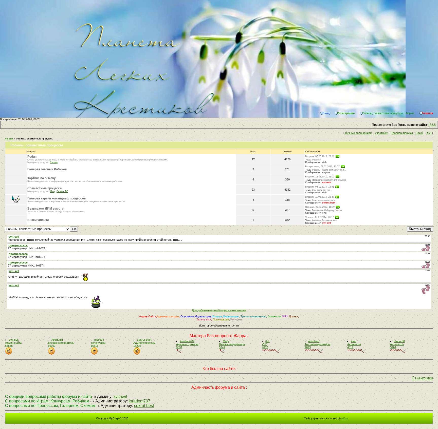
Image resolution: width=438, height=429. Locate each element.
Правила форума (402, 132)
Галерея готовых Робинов (47, 169)
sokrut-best (328, 202)
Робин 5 (316, 159)
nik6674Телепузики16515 (98, 342)
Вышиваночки (38, 220)
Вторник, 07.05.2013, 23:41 (319, 156)
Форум (9, 138)
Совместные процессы (44, 188)
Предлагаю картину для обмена (329, 180)
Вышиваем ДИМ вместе (45, 208)
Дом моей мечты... (322, 190)
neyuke (326, 172)
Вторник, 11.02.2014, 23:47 (319, 197)
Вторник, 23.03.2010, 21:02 (319, 176)
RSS (432, 125)
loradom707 (139, 401)
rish (324, 162)
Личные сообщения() (358, 132)
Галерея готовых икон (323, 200)
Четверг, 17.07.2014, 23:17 (319, 217)
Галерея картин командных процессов (56, 198)
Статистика (422, 378)
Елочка (54, 162)
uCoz (344, 418)
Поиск (419, 132)
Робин (31, 156)
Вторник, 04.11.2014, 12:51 (319, 187)
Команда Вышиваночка (324, 220)
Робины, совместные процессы (34, 138)
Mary (52, 191)
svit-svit (326, 182)
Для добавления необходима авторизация (219, 310)
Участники (381, 132)
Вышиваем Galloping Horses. (327, 210)
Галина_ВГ (62, 191)
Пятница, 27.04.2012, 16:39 (320, 207)
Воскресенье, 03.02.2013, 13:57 (322, 166)
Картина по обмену (41, 178)
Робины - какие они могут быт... (329, 170)
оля (324, 213)
